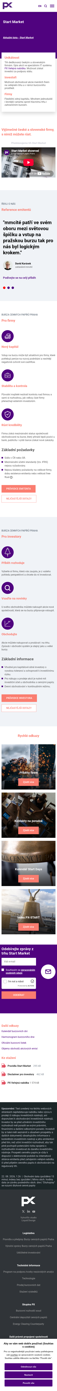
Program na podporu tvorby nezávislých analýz (28, 1271)
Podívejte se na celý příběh (19, 277)
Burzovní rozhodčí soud (28, 1310)
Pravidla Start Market (19, 1065)
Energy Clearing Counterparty (28, 1324)
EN (39, 6)
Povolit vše (28, 1383)
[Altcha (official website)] (32, 982)
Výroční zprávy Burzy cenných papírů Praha (28, 1246)
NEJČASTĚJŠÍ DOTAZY (19, 498)
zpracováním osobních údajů (20, 971)
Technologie (28, 1278)
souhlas (14, 1355)
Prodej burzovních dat (28, 1285)
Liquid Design (28, 1220)
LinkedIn (28, 1211)
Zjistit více (28, 782)
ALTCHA (31, 986)
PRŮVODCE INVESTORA (19, 698)
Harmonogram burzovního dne (18, 1037)
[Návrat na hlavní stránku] (7, 5)
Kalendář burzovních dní (15, 1031)
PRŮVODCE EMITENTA (18, 488)
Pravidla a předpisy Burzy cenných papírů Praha (28, 1239)
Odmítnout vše (28, 1367)
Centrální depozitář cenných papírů (28, 1317)
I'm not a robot (16, 981)
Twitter (23, 1211)
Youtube (33, 1211)
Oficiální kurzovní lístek (14, 1042)
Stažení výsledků (28, 1291)
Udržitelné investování (28, 1252)
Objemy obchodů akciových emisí (20, 1048)
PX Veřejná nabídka (15, 68)
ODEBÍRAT (18, 995)
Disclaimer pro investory (21, 1074)
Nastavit (28, 1375)
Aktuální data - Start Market (18, 37)
